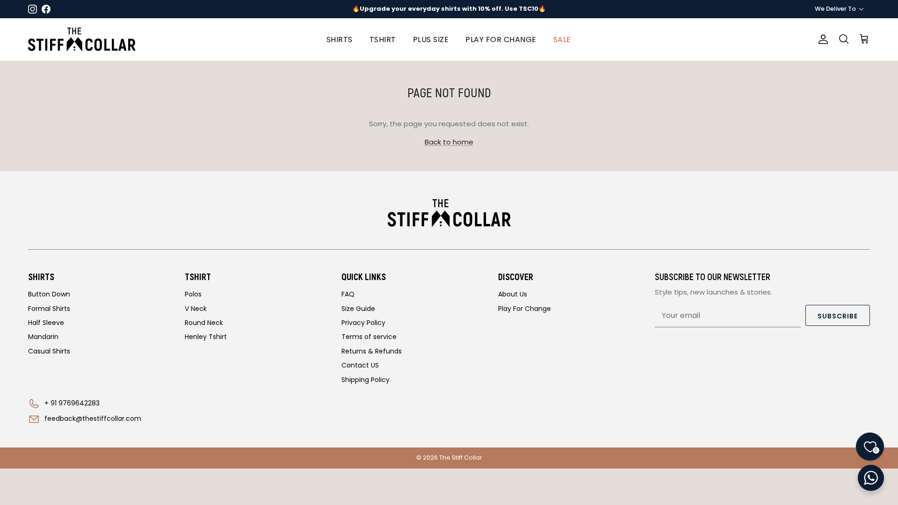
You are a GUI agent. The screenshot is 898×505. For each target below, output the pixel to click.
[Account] (821, 39)
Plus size (431, 39)
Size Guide (358, 308)
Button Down (49, 294)
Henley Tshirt (206, 336)
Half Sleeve (46, 322)
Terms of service (369, 336)
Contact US (360, 365)
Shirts (339, 39)
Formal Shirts (49, 308)
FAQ (348, 294)
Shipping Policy (365, 379)
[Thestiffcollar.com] (82, 39)
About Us (512, 294)
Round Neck (204, 322)
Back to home (449, 142)
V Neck (196, 308)
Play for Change (500, 39)
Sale (562, 39)
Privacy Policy (363, 322)
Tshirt (382, 39)
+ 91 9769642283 (72, 403)
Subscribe (838, 316)
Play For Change (524, 308)
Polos (193, 294)
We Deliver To (835, 8)
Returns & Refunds (371, 351)
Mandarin (43, 336)
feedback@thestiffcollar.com (92, 418)
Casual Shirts (49, 351)
